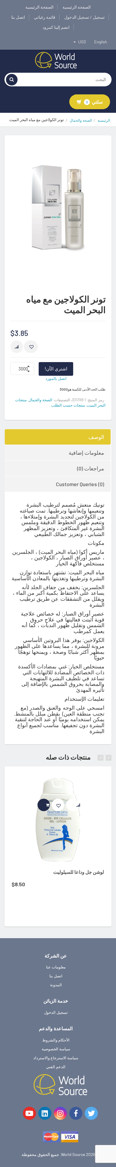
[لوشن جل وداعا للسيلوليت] (58, 820)
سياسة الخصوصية (56, 1049)
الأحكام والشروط (56, 1040)
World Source (73, 1154)
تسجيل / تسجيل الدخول (84, 17)
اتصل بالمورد (56, 378)
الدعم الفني (55, 1066)
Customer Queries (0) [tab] (80, 484)
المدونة (56, 984)
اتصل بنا (18, 17)
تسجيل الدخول (56, 1012)
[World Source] (56, 59)
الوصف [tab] (96, 437)
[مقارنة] (16, 346)
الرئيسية (104, 120)
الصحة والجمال (81, 120)
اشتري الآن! (56, 368)
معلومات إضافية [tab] (86, 452)
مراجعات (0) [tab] (90, 468)
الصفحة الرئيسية (76, 6)
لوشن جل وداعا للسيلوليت (78, 872)
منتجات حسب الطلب (68, 405)
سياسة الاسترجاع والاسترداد (55, 1057)
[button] (31, 346)
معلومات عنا (56, 967)
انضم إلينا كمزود (56, 27)
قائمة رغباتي (44, 17)
